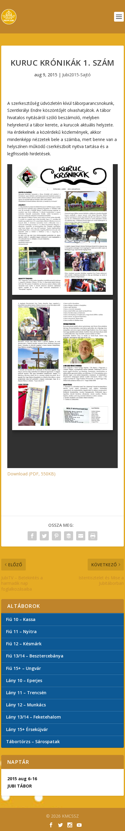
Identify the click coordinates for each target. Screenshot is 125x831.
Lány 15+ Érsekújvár (27, 729)
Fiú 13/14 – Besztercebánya (34, 656)
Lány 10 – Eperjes (24, 680)
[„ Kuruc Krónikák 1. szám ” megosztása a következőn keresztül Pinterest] (56, 536)
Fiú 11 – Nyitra (21, 631)
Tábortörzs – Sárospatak (33, 741)
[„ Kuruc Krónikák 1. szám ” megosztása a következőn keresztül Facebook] (32, 536)
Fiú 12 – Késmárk (24, 644)
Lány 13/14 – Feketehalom (33, 717)
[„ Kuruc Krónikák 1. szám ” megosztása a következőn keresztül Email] (81, 536)
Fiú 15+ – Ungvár (23, 668)
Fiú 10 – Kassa (20, 619)
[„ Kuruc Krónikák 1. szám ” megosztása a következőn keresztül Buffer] (68, 536)
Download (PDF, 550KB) (31, 474)
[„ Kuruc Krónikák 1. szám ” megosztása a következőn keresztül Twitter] (44, 536)
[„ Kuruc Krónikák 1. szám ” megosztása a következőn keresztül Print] (93, 536)
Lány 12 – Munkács (26, 705)
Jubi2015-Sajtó (76, 75)
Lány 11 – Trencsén (26, 692)
